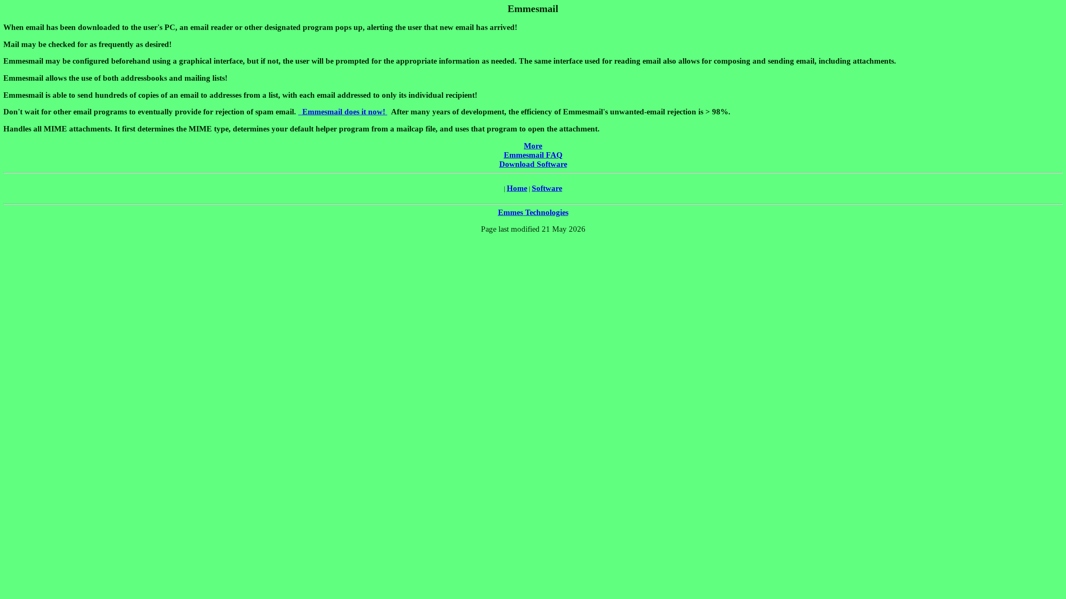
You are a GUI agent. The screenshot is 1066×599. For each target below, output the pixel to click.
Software (547, 188)
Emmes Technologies (533, 212)
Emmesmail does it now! (342, 111)
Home (517, 188)
